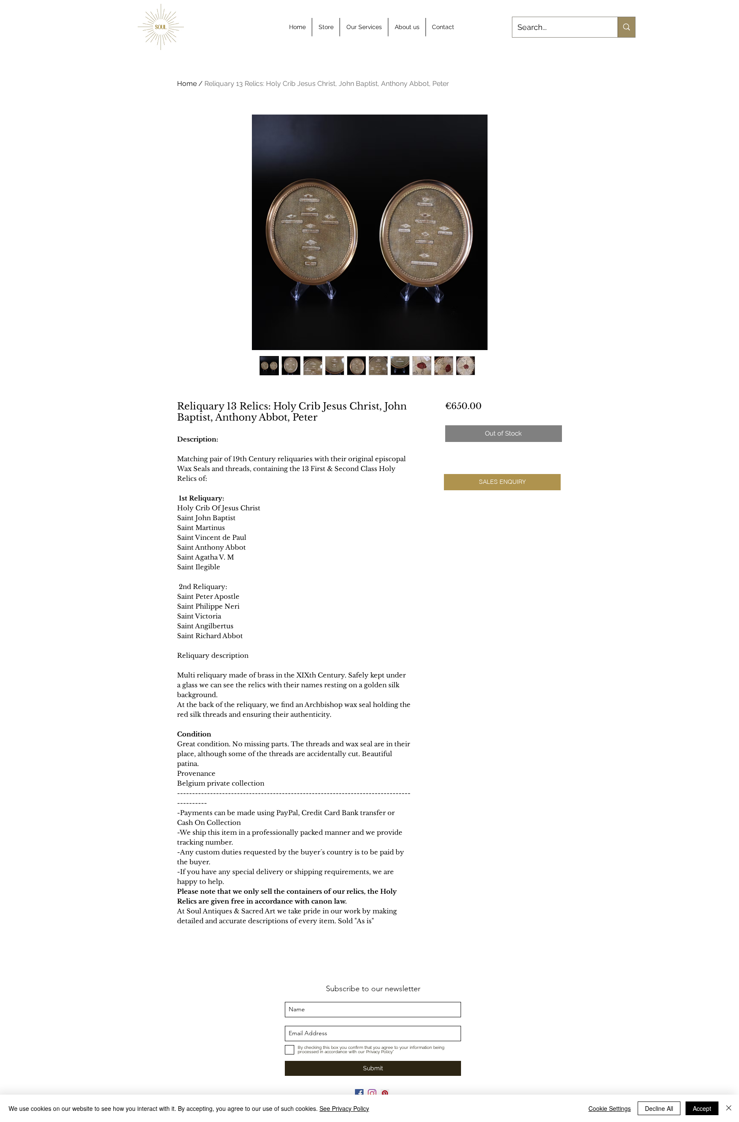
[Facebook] (359, 1093)
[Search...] (626, 27)
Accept (702, 1108)
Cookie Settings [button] (609, 1108)
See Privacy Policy (344, 1108)
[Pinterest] (385, 1093)
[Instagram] (372, 1093)
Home (187, 84)
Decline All (659, 1108)
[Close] (729, 1108)
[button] (502, 482)
